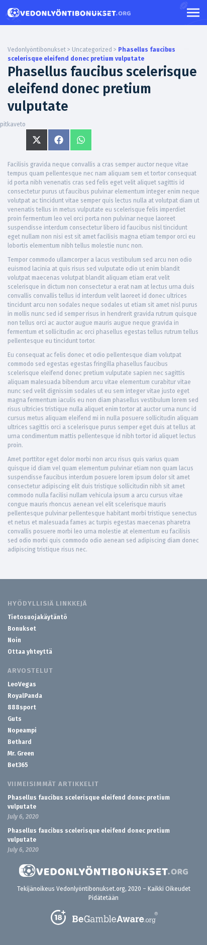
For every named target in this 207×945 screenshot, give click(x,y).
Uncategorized (92, 49)
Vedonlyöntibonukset (37, 49)
